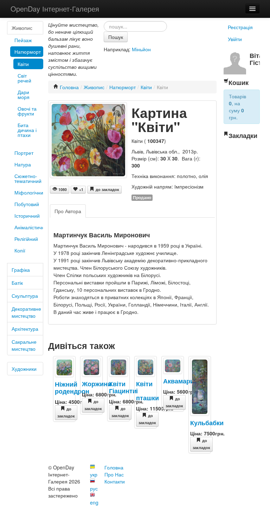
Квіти (23, 63)
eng (94, 502)
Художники (24, 368)
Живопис (22, 27)
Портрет (23, 152)
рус (94, 488)
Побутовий (26, 204)
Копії (19, 250)
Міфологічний (28, 192)
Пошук (115, 36)
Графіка (21, 269)
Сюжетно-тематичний (27, 178)
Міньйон (141, 49)
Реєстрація (240, 27)
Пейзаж (23, 40)
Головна (69, 87)
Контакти (114, 481)
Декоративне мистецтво (26, 312)
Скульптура (25, 295)
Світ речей (24, 78)
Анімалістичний (28, 227)
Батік (17, 282)
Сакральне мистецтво (24, 345)
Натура (22, 164)
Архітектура (25, 328)
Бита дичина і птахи (27, 129)
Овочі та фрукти (27, 111)
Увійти (235, 38)
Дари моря (24, 94)
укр (93, 474)
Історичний (27, 215)
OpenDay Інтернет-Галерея (55, 9)
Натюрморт (27, 51)
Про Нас (114, 474)
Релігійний (26, 238)
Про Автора (67, 211)
